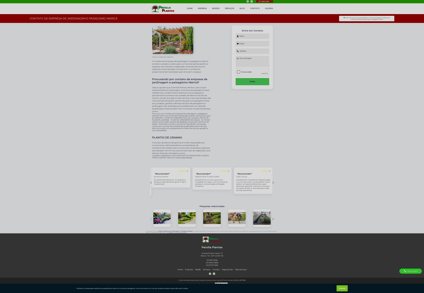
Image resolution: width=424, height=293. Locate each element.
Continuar (342, 288)
